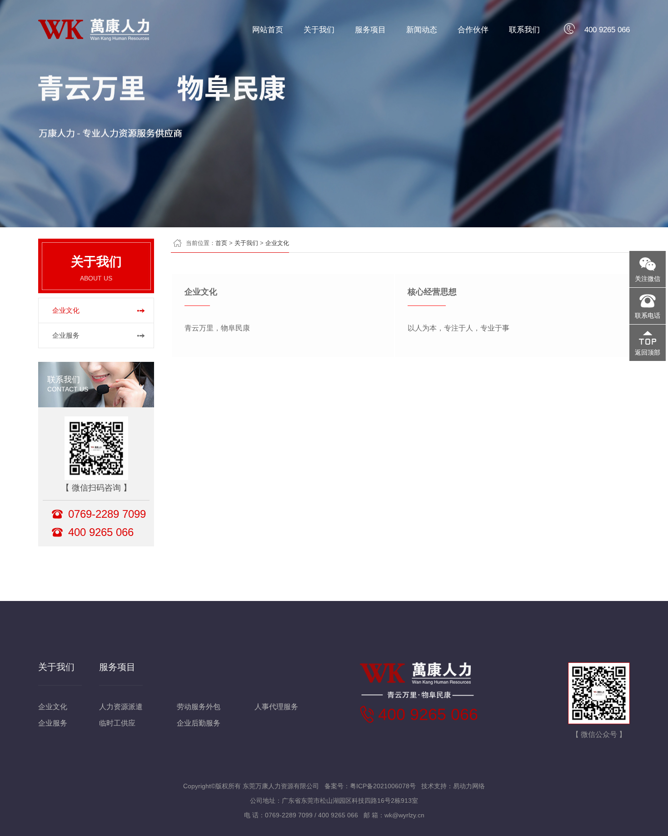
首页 (221, 243)
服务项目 (370, 29)
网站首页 (267, 29)
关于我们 (319, 29)
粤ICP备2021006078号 (383, 786)
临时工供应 (117, 723)
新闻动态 (421, 29)
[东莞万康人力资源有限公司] (93, 37)
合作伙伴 (473, 29)
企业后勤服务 (198, 723)
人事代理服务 (276, 707)
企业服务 (66, 335)
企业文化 (66, 310)
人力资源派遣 (121, 707)
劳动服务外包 (198, 707)
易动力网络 (469, 786)
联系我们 (524, 29)
